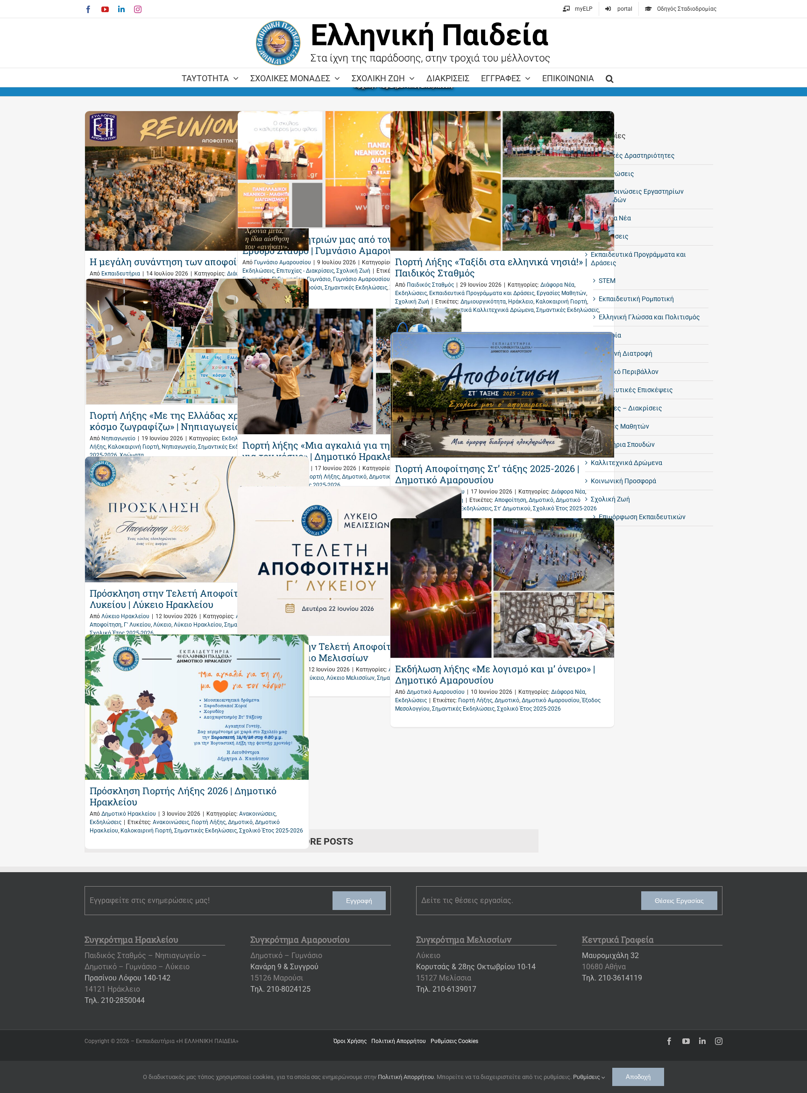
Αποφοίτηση (510, 500)
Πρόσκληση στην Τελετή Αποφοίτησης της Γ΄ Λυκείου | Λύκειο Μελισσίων (341, 651)
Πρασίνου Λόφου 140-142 (127, 977)
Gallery (197, 181)
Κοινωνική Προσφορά (623, 481)
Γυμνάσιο (319, 279)
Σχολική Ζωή (353, 271)
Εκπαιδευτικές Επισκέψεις (632, 390)
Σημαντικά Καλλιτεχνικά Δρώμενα (489, 310)
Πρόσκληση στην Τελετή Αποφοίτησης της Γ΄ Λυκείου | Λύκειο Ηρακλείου (189, 598)
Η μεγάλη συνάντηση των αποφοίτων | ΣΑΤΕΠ (191, 261)
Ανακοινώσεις (257, 814)
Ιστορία (610, 335)
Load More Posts (311, 841)
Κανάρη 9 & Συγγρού (284, 966)
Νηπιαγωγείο (118, 438)
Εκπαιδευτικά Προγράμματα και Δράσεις (481, 293)
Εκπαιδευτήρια (120, 273)
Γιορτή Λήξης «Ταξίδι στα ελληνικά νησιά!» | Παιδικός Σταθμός (491, 267)
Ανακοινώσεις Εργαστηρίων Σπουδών (641, 196)
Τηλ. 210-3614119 (612, 977)
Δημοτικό (354, 476)
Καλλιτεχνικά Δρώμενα (626, 462)
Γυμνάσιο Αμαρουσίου (282, 262)
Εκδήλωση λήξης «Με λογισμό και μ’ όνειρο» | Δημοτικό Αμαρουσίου (495, 674)
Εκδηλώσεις (258, 271)
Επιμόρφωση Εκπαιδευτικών (642, 517)
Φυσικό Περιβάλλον (628, 371)
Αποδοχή (638, 1076)
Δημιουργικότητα (483, 301)
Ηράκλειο (520, 301)
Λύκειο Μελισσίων (350, 678)
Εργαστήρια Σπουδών (623, 444)
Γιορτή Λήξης (322, 476)
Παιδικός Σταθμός (430, 285)
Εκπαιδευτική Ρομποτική (636, 299)
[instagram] (718, 1041)
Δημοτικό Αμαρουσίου (436, 692)
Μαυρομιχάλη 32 (610, 955)
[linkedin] (702, 1041)
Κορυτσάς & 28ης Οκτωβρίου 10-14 (476, 966)
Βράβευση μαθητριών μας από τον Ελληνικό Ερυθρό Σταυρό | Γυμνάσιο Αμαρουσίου (339, 244)
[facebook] (669, 1041)
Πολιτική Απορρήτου (406, 1076)
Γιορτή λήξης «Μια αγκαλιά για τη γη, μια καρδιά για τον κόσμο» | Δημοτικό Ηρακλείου (348, 450)
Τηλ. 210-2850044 (115, 1000)
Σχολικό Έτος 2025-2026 (565, 508)
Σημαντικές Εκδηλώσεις (356, 287)
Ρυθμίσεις (587, 1076)
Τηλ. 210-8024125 (280, 989)
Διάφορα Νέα (557, 285)
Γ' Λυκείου (137, 624)
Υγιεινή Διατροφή (625, 353)
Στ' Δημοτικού (512, 508)
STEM (607, 280)
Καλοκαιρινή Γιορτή (561, 301)
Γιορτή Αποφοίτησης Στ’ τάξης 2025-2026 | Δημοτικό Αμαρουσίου (487, 474)
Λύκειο (162, 624)
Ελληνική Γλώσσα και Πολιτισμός (649, 317)
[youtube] (686, 1041)
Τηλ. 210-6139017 (446, 989)
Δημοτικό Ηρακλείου (128, 814)
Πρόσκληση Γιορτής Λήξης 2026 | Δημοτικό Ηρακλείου (183, 796)
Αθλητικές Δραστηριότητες (633, 155)
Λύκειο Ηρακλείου (125, 616)
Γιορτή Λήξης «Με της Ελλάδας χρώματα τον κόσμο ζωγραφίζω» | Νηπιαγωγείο (187, 420)
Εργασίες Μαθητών (561, 293)
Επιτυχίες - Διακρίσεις (305, 271)
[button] (610, 77)
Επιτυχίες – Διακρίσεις (626, 408)
